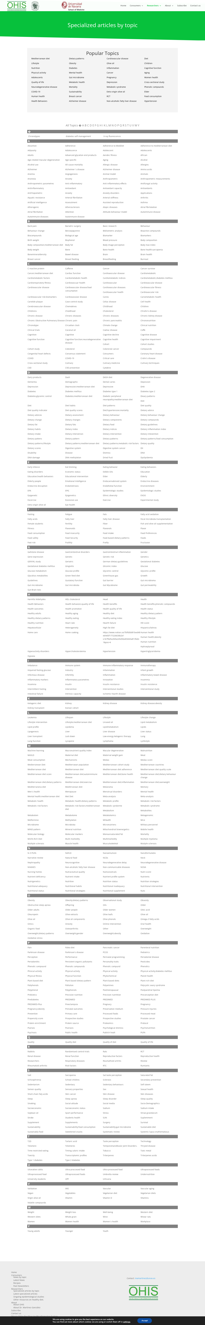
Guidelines (33, 580)
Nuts (143, 890)
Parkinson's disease (74, 952)
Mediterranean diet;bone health (118, 774)
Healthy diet (108, 613)
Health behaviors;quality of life (79, 604)
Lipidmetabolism (111, 727)
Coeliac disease (110, 330)
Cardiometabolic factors (39, 278)
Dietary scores (34, 448)
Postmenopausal (110, 990)
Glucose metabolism (37, 571)
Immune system (72, 665)
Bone (67, 249)
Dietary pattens (35, 438)
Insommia (145, 679)
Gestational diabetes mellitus (41, 566)
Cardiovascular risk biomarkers (42, 297)
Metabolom (33, 815)
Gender (144, 552)
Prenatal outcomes (74, 1009)
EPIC (67, 490)
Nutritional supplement (114, 890)
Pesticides (145, 961)
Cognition (32, 334)
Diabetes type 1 (110, 391)
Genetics (145, 556)
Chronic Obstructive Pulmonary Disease (46, 320)
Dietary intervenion (74, 434)
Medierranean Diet (36, 764)
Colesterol (70, 349)
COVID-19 (35, 91)
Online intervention (112, 924)
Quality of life (37, 82)
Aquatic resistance (36, 197)
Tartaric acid (71, 1141)
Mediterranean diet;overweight (155, 782)
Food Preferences (149, 533)
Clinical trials (34, 330)
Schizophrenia (34, 1079)
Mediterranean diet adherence (117, 769)
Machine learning (36, 750)
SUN (105, 1117)
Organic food (34, 928)
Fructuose (145, 542)
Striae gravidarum (149, 1113)
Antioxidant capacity (112, 188)
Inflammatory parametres (77, 679)
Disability (32, 452)
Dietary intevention (149, 434)
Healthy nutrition (36, 623)
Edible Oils (108, 471)
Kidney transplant (36, 708)
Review (144, 1061)
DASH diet (107, 377)
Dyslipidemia (147, 457)
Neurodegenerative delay (115, 862)
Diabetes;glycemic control (40, 396)
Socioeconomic (34, 1108)
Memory (144, 787)
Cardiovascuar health (75, 282)
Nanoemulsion (110, 853)
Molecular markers (74, 834)
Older (143, 905)
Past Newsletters (21, 1286)
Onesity (68, 924)
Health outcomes (35, 608)
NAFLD (68, 853)
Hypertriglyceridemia (150, 651)
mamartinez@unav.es (145, 1278)
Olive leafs (108, 914)
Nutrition (35, 68)
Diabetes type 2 (148, 391)
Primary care (71, 1013)
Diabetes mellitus (73, 391)
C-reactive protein (36, 268)
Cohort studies (147, 344)
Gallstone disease (36, 552)
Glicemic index (110, 566)
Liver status (146, 731)
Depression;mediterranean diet (80, 386)
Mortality (73, 87)
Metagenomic (147, 815)
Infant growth (147, 670)
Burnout (144, 259)
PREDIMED (70, 999)
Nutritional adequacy (37, 886)
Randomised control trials (77, 1051)
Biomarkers (146, 235)
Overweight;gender (74, 933)
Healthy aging (71, 613)
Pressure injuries (148, 1009)
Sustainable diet (148, 1127)
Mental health (75, 72)
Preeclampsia (71, 1004)
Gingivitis (69, 566)
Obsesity (145, 900)
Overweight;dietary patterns (41, 933)
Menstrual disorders (112, 791)
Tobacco (107, 1150)
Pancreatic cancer (111, 947)
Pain (30, 947)
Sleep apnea (71, 1098)
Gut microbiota (72, 585)
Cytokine (107, 367)
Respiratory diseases (75, 1061)
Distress (106, 452)
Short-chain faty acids (38, 1094)
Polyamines (108, 985)
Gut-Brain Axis (34, 589)
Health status (147, 608)
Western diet (147, 1212)
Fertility (68, 523)
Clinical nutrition (148, 325)
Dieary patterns (148, 396)
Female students (35, 523)
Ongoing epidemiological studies (28, 1296)
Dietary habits (34, 429)
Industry (69, 670)
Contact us (195, 6)
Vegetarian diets (148, 1193)
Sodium (106, 1108)
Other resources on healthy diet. (28, 1299)
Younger (69, 1231)
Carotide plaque (35, 301)
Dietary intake (34, 434)
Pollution (69, 985)
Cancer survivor (148, 268)
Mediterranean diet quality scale (156, 769)
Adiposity (32, 150)
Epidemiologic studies (113, 490)
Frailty (106, 542)
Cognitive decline (111, 334)
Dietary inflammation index (153, 429)
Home (123, 6)
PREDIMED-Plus (35, 1004)
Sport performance (74, 1113)
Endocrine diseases (150, 481)
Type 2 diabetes (72, 1160)
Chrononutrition (148, 320)
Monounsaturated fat (113, 834)
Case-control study (74, 301)
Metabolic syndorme (112, 805)
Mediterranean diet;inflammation (118, 782)
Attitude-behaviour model (115, 212)
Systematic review (111, 1131)
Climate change (110, 325)
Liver (67, 731)
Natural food (71, 857)
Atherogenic (33, 207)
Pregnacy (107, 1004)
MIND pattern (34, 829)
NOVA (143, 867)
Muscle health (72, 843)
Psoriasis (69, 1028)
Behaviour (145, 226)
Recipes (17, 1283)
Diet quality (146, 405)
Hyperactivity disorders (38, 651)
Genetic (68, 556)
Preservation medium (113, 1009)
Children (148, 63)
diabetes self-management (78, 136)
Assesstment (71, 202)
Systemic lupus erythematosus (155, 1131)
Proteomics (108, 1023)
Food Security (71, 538)
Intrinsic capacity (73, 693)
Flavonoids (70, 528)
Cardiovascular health (113, 292)
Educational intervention (76, 476)
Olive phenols (109, 919)
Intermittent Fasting (37, 689)
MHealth (107, 820)
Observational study (112, 900)
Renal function (72, 1056)
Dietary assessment (74, 415)
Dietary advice (147, 410)
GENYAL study (34, 561)
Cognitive (69, 334)
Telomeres (70, 1146)
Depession (145, 382)
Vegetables (70, 1193)
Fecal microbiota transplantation (156, 519)
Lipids (143, 727)
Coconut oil (70, 330)
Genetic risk (108, 556)
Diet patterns (109, 405)
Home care (33, 632)
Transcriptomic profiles (76, 1155)
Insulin (68, 684)
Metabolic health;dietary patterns (81, 801)
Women (31, 1221)
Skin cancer (70, 1094)
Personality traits (111, 961)
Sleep (30, 1098)
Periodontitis (33, 961)
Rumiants (145, 1065)
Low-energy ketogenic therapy (117, 736)
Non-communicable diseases (116, 867)
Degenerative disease (151, 377)
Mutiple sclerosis (148, 843)
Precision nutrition (74, 994)
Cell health (146, 301)
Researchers (153, 6)
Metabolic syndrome (116, 87)
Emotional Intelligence (75, 481)
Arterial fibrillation (73, 197)
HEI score (145, 623)
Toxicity (31, 1155)
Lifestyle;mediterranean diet (78, 722)
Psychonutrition (148, 1028)
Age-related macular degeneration (44, 160)
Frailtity (68, 542)
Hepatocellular (34, 627)
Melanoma (108, 787)
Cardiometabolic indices (114, 278)
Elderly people (34, 481)
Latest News (19, 1280)
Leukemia (32, 717)
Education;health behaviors (40, 476)
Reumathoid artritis (112, 1061)
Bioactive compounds (151, 230)
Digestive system (73, 448)
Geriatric (69, 561)
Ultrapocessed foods (150, 1169)
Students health (72, 1117)
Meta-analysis (109, 796)
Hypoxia (31, 656)
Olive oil (110, 63)
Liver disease (109, 731)
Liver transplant (35, 736)
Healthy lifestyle (148, 618)
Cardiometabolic (148, 273)
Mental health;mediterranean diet (44, 796)
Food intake (108, 533)
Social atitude (71, 1103)
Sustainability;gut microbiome (117, 1127)
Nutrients (145, 876)
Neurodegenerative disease (44, 87)
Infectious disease (36, 675)
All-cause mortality (74, 164)
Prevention (33, 1013)
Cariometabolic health (151, 297)
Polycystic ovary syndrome (153, 985)
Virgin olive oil (34, 1198)
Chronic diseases (73, 315)
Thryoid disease (148, 1146)
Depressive (108, 386)
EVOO (143, 495)
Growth (144, 575)
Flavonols (107, 528)
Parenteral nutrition (150, 947)
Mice (143, 820)
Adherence (70, 145)
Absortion (32, 145)
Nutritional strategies (75, 890)
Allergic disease (110, 164)
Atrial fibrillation (35, 212)
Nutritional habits (73, 886)
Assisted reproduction (113, 202)
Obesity (72, 63)
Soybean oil (33, 1113)
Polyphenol (33, 990)
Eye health (70, 504)
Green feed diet (72, 575)
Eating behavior (110, 467)
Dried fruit (108, 457)
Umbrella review (110, 1174)
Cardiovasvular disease (76, 297)
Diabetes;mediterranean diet (78, 396)
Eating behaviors (148, 467)
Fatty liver (69, 519)
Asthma (144, 202)
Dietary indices (110, 429)
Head (105, 599)
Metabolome (71, 815)
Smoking (32, 1103)
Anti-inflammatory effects (114, 183)
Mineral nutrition (73, 829)
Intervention (71, 689)
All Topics (72, 125)
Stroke (30, 1117)
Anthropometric (110, 178)
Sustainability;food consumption (80, 1127)
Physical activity (38, 72)
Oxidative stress (35, 938)
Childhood (108, 306)
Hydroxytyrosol (147, 646)
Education (145, 471)
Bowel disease (72, 254)
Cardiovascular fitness (151, 287)
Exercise (107, 500)
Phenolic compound (37, 966)
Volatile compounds (37, 1202)
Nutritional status (36, 890)
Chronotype (33, 325)
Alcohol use (33, 164)
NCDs (105, 857)
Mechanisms (71, 760)
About (168, 6)
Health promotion (73, 608)
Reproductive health (150, 1056)
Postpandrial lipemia (150, 990)
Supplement (33, 1122)
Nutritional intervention (152, 886)
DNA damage (34, 457)
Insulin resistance (111, 684)
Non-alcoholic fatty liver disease (122, 101)
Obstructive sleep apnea (39, 905)
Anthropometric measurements (155, 178)
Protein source (72, 1023)
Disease (69, 452)
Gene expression (35, 556)
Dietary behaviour (111, 415)
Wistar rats (146, 1216)
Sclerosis (107, 1079)
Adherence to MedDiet (113, 145)
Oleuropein (33, 914)
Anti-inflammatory (73, 183)
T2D (29, 1141)
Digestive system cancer (114, 448)
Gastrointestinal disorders (77, 552)
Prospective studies (74, 1018)
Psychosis (32, 1032)
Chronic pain (71, 320)
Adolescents (37, 77)
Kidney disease (110, 703)
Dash (67, 377)
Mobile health (147, 829)
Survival (144, 1122)
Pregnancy (111, 77)
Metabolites (146, 810)
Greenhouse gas (110, 575)
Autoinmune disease (75, 216)
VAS (67, 1188)
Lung (143, 736)
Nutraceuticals (110, 872)
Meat (143, 755)
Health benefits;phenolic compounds (158, 604)
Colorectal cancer (111, 349)
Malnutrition (146, 750)
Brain (105, 254)
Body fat (69, 245)
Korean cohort (72, 708)
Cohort (106, 344)
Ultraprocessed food (37, 1174)
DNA (143, 452)
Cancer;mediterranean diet (40, 273)
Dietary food (108, 424)
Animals (144, 174)
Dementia (32, 382)
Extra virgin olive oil (116, 91)
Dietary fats (70, 424)
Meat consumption (36, 760)
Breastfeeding (109, 259)
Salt (29, 1075)
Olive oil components (75, 919)
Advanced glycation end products (81, 155)
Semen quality (34, 1089)
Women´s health (110, 1221)
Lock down (70, 736)
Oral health (146, 924)
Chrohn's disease (149, 311)
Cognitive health (110, 339)
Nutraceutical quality (75, 872)
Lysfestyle (145, 741)
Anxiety (68, 193)
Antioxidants (146, 188)
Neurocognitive (72, 862)
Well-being (108, 1212)
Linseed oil (108, 722)
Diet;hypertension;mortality (116, 410)
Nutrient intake (72, 876)
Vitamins (145, 1198)
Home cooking (71, 632)
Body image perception (114, 245)
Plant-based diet (35, 980)
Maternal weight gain (113, 755)
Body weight (33, 249)
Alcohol (144, 160)
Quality (31, 1042)
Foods (143, 538)
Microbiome (33, 824)
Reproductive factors (112, 1056)
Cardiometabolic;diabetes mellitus (157, 278)
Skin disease (108, 1094)
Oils (105, 905)
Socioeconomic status (75, 1108)
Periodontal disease (150, 957)
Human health (38, 96)
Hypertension (150, 101)
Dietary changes (72, 419)
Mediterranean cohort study (116, 764)
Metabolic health (77, 82)
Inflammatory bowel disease (154, 675)
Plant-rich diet (147, 980)
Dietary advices (35, 415)
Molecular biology (36, 834)
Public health (71, 1032)
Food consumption (153, 96)
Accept (145, 1320)
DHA (143, 386)
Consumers (135, 6)
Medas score (146, 760)
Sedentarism (33, 1084)
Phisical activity (35, 971)
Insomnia (32, 684)
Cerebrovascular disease (39, 306)
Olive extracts (71, 914)
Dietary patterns (76, 58)
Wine (105, 1216)
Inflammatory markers (38, 679)
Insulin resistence (149, 684)
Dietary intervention (112, 434)
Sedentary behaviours (113, 1084)
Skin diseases (147, 1094)
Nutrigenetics (34, 881)
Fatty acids (33, 519)
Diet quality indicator (37, 410)
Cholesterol (108, 311)
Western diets (34, 1216)
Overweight (146, 928)
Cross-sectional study (154, 82)
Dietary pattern (72, 438)
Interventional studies (113, 689)
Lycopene (69, 741)
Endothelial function (112, 486)
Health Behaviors (39, 101)
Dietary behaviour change (153, 415)
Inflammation (113, 68)
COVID (30, 358)
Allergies (145, 164)
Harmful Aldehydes (37, 599)
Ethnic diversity (110, 495)
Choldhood (70, 311)
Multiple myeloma (149, 839)
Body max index (148, 245)
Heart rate (70, 623)
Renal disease (34, 1056)
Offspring (69, 905)
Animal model (109, 174)
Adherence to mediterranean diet (156, 145)
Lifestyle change (148, 717)
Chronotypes (34, 136)
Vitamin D (107, 1198)
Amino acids (146, 169)
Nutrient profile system (114, 876)
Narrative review (35, 857)
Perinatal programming (114, 957)
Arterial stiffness (110, 197)
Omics (30, 924)
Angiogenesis (71, 174)
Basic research (110, 226)
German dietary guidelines (115, 561)
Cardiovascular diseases (114, 287)
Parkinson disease (36, 952)
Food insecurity (72, 533)
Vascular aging (147, 1188)
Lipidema (69, 727)
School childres (72, 1079)
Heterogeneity (71, 627)
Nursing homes (35, 872)
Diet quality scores (74, 410)
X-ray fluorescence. (112, 136)
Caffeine (69, 268)
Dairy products (34, 377)
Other (105, 928)
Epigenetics (70, 495)
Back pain (32, 226)
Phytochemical (109, 976)
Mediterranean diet (40, 58)
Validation (32, 1188)
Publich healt (109, 1032)
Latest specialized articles (25, 1293)
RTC (105, 1065)
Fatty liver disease (111, 519)
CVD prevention (72, 367)
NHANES (32, 867)
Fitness (31, 528)
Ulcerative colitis (35, 1169)
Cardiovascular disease (117, 58)
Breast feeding (72, 259)
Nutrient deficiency (36, 876)
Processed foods (110, 1013)
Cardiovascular (110, 282)
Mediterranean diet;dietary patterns (44, 782)
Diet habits (70, 405)
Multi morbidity (72, 839)
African (144, 155)
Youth (105, 1231)
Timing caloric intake (75, 1150)
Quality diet (70, 1042)
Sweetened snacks (73, 1131)
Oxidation (145, 933)
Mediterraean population (77, 764)
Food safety (33, 538)
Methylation (70, 820)
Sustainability (75, 91)
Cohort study (34, 349)
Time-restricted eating (38, 1150)
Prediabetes (33, 999)
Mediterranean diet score (39, 774)
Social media (109, 1103)
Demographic (71, 382)
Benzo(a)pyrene (72, 230)
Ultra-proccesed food (75, 1169)
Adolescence (71, 150)
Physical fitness (35, 976)
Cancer (110, 72)
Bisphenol (70, 240)
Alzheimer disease (77, 101)
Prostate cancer (148, 1018)
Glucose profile (72, 571)
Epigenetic (32, 495)
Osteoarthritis (71, 928)
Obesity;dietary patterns (76, 900)
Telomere (32, 1146)
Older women (109, 909)
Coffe (143, 330)
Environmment (147, 486)
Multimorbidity (110, 839)
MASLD (31, 755)
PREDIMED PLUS (148, 999)
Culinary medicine (111, 363)
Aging (147, 72)
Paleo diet (69, 947)
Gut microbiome (76, 77)
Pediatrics (145, 952)
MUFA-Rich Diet (35, 839)
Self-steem (145, 1084)
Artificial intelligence (37, 202)
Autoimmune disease (150, 212)
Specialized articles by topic (26, 1290)
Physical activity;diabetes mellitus (156, 971)
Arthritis (144, 197)
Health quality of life (112, 608)
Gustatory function (74, 580)
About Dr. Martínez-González (26, 1307)
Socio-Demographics (150, 1103)
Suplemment (147, 1117)
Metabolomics (109, 815)
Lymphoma (108, 741)
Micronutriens (109, 824)
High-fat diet (109, 627)
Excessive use (71, 500)
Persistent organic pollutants (78, 961)
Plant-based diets (111, 980)
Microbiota (70, 824)
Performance (71, 957)
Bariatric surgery (73, 226)
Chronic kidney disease (151, 315)
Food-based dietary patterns (116, 538)
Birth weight (33, 240)
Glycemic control (110, 571)
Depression (112, 82)
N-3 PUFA (32, 853)
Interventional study (150, 689)
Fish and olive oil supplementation (157, 523)
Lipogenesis (33, 731)
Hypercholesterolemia (75, 651)
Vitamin (68, 1198)
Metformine (33, 820)
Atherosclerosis (72, 207)
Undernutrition (148, 1174)
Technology (146, 1141)
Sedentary (70, 1084)
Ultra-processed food (113, 1169)
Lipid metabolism (149, 722)
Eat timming (71, 467)
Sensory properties (74, 1089)
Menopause (70, 791)
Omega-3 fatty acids (150, 919)
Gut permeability (148, 585)
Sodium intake (147, 1108)
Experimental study (150, 500)
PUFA (143, 1032)
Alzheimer (32, 169)
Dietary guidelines (149, 424)
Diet (146, 58)
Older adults (33, 909)
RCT (108, 96)
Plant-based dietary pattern (78, 980)
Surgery (106, 1122)
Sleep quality (147, 1098)
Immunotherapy (148, 665)
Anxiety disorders (111, 193)
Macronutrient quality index (78, 750)
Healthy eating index (112, 618)
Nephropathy (34, 862)
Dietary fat (32, 424)
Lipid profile (33, 727)
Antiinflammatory (36, 188)
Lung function (34, 741)
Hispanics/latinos (149, 627)
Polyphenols (71, 990)
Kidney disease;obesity (151, 703)
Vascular (107, 1188)
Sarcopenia (70, 1075)
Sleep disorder (110, 1098)
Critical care (108, 358)
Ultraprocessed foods (75, 1174)
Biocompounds (35, 235)
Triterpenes (108, 1155)
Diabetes (73, 68)
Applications (146, 193)
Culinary (69, 363)
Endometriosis (72, 486)
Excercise (32, 500)
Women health (151, 77)
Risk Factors (70, 1065)
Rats (105, 1051)
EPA (29, 490)
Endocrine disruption (37, 486)
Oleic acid (145, 909)
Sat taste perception (112, 1075)
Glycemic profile (148, 571)
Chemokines (71, 306)
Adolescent (108, 150)
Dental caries (109, 382)
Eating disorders (35, 471)
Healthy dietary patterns (39, 618)
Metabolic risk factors (151, 801)
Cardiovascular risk (149, 292)
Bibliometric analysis (112, 230)
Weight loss (70, 1212)
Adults (31, 155)
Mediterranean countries (152, 764)
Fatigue (68, 514)
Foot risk (31, 542)
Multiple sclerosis (36, 843)
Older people (71, 909)
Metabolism (108, 810)
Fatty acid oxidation (150, 514)
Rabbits (31, 1051)
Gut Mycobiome (110, 585)
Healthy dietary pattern (151, 613)
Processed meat (148, 1013)
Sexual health (147, 1089)
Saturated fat (147, 1075)
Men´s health (34, 791)
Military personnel (149, 824)
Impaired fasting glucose (39, 670)
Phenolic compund (111, 966)
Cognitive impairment (151, 339)
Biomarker (108, 235)
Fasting (31, 514)
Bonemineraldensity (37, 254)
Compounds (146, 349)
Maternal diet (71, 755)
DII (142, 448)
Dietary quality (147, 443)
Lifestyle (35, 63)
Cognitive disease (149, 334)
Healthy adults (34, 613)
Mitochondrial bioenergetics (116, 829)
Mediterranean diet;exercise (78, 782)
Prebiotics (32, 994)
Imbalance (32, 665)
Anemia (31, 174)
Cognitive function (152, 68)
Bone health (108, 249)
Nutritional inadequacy (114, 886)
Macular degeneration (113, 750)
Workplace (145, 1221)
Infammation (109, 670)
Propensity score (35, 1018)
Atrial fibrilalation (149, 207)
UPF (67, 1179)
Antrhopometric (35, 193)
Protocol (144, 1023)
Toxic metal (146, 1150)
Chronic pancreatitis (112, 320)
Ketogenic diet (34, 703)
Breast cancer (75, 96)
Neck (143, 857)
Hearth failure (109, 623)
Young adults (34, 1231)
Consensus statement (75, 353)
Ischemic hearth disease (114, 693)
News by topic (19, 1277)
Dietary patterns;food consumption (157, 438)
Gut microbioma (148, 580)
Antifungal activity (149, 183)
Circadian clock (72, 325)
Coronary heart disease (151, 353)
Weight (31, 1212)
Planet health (147, 976)
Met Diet (69, 796)
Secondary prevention (151, 1079)
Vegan (30, 1193)
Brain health (146, 254)
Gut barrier (108, 580)
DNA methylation (73, 457)
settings (126, 1322)
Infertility (69, 675)
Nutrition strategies (150, 881)
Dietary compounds (150, 419)
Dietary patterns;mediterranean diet (82, 443)
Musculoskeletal (110, 843)
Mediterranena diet (37, 787)
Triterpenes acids (149, 1155)
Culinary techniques (150, 363)
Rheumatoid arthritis (37, 1065)
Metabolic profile (111, 801)
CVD (29, 367)
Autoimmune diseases (38, 216)
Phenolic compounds (154, 87)
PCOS (105, 952)
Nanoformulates (148, 853)
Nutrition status (110, 881)
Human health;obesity (151, 637)
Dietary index (71, 429)
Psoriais (31, 1028)
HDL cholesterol (72, 599)
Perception (33, 957)
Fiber (105, 523)
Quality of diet (109, 1042)
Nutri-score (146, 872)
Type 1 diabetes (35, 1160)
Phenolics (145, 966)
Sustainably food (35, 1131)
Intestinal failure (35, 693)
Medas (106, 760)
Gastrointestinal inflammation (117, 552)
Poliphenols (33, 985)
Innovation (108, 679)
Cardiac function (73, 273)
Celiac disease (109, 301)
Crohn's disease (148, 358)
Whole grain (71, 1216)
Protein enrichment (37, 1023)
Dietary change (35, 419)
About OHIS (18, 1304)
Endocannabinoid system (114, 481)
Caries (106, 297)
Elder (146, 91)
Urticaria (107, 1179)
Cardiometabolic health (76, 278)
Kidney (68, 703)
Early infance (34, 467)
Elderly (144, 476)
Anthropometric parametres (41, 183)
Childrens (32, 311)
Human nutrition (148, 641)
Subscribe (182, 6)
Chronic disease (35, 315)
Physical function (73, 976)
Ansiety (68, 178)
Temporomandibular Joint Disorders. (120, 1146)
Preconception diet (149, 994)
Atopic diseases (110, 207)
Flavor (143, 528)
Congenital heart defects (39, 353)
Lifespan (69, 717)
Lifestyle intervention (37, 722)
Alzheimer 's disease (74, 169)
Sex (104, 1089)
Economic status (72, 471)
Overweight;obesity (112, 933)
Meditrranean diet (73, 787)
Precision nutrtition (112, 994)
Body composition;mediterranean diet (45, 245)
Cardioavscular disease (114, 273)
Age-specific (70, 160)
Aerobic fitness (110, 155)
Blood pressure (110, 240)
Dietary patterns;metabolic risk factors (121, 443)
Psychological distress (113, 1028)
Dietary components (112, 419)
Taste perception (111, 1141)
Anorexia (32, 178)
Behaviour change (36, 230)
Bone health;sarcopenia (152, 249)
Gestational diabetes (150, 561)
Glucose (144, 566)
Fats (105, 514)
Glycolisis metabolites (38, 575)
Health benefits (110, 604)
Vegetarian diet (110, 1193)
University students (37, 1179)
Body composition (149, 240)
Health (144, 599)
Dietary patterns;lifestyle (39, 443)
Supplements (71, 1122)
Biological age (71, 235)
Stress (106, 1113)
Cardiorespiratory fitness (39, 282)
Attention (69, 212)
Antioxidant (70, 188)
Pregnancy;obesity (36, 1009)
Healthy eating (72, 618)
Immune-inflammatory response (118, 665)
